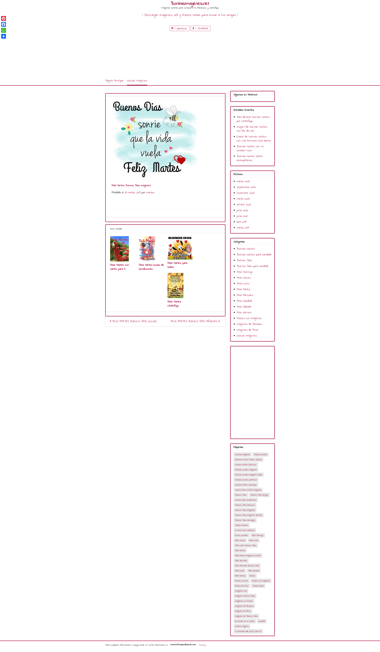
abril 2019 (241, 222)
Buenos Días (244, 260)
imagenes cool (241, 591)
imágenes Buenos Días (245, 596)
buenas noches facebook (245, 464)
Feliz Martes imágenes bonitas (248, 555)
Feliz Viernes (244, 313)
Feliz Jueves (244, 278)
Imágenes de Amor (248, 330)
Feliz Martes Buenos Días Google (134, 321)
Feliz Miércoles (245, 295)
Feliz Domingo (245, 272)
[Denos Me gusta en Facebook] (200, 30)
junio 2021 (242, 216)
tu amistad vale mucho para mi (248, 631)
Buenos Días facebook (245, 505)
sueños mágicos (242, 626)
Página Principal (114, 81)
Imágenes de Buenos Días (246, 616)
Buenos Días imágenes (245, 510)
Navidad (261, 621)
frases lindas (258, 586)
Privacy (202, 645)
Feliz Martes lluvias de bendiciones (151, 267)
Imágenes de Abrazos (249, 324)
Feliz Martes (243, 289)
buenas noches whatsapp (245, 485)
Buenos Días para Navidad (252, 266)
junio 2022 (242, 210)
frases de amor (242, 586)
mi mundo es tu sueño (244, 621)
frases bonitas (241, 580)
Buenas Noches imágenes (246, 469)
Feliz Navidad (244, 301)
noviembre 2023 (245, 193)
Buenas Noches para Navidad (254, 255)
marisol (150, 193)
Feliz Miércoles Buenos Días (247, 565)
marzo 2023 (243, 199)
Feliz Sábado (244, 307)
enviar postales (241, 535)
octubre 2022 (244, 205)
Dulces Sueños (241, 525)
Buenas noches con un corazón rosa (250, 149)
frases (252, 575)
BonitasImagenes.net (190, 3)
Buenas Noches (246, 249)
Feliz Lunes (243, 284)
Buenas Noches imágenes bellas (248, 474)
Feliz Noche (239, 570)
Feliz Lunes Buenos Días (245, 545)
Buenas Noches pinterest (246, 479)
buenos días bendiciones (245, 500)
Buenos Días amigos (259, 495)
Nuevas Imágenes (137, 81)
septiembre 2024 (246, 187)
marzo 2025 (243, 181)
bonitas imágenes (242, 454)
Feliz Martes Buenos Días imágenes (194, 321)
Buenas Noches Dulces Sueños (248, 459)
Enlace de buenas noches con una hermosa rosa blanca (254, 139)
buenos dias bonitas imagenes (248, 490)
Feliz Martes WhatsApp (174, 304)
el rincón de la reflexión (244, 530)
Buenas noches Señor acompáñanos (250, 158)
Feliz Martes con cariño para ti (119, 267)
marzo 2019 (243, 228)
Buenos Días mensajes (245, 520)
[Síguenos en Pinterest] (180, 30)
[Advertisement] (190, 54)
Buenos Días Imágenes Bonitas (248, 515)
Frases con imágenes (249, 318)
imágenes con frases (244, 601)
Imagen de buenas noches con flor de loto (252, 129)
